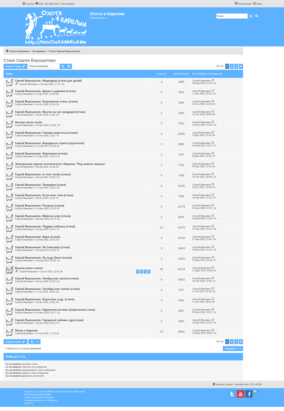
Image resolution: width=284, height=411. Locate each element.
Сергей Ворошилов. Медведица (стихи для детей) (48, 80)
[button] (241, 66)
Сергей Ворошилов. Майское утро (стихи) (43, 216)
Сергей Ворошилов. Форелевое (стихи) (41, 153)
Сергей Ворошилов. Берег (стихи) (37, 236)
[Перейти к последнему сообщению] (213, 80)
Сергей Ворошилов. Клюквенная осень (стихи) (46, 101)
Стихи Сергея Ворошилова (30, 60)
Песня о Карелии (26, 330)
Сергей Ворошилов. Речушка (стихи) (39, 205)
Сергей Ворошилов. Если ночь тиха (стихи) (44, 195)
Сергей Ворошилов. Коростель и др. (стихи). (45, 299)
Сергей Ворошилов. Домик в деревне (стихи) (45, 91)
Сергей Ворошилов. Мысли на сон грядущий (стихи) (50, 111)
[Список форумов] (56, 26)
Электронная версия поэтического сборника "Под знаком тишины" (60, 164)
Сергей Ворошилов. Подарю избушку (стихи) (45, 226)
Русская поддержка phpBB (37, 394)
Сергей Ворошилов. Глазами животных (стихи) (46, 132)
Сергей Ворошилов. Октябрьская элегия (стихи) (47, 288)
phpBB (47, 391)
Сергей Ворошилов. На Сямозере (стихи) (42, 247)
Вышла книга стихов (29, 268)
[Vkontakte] (232, 394)
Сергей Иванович (28, 84)
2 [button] (231, 66)
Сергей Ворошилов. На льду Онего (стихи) (43, 257)
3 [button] (236, 66)
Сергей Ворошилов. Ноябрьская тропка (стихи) (47, 278)
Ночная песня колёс (28, 122)
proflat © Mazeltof (45, 397)
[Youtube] (240, 394)
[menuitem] (39, 3)
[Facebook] (249, 394)
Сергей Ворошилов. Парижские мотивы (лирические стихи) (55, 309)
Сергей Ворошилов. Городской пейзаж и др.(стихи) (49, 320)
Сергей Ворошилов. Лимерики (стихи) (40, 184)
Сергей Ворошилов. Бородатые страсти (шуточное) (49, 143)
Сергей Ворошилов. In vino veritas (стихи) (43, 174)
